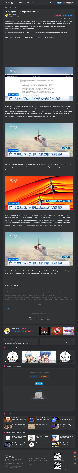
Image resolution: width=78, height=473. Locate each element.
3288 (19, 331)
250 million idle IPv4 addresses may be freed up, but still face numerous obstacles (66, 445)
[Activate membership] (74, 456)
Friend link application (33, 457)
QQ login (40, 383)
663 (23, 331)
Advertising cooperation (34, 458)
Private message (68, 15)
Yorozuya (41, 460)
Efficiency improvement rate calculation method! (19, 436)
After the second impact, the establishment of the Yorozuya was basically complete (66, 438)
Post (60, 2)
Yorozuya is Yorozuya (41, 443)
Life (10, 7)
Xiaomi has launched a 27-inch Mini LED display (18, 443)
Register (45, 376)
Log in (34, 376)
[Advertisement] (39, 51)
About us (43, 458)
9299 (14, 331)
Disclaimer (42, 457)
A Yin (10, 14)
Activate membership (69, 2)
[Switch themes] (74, 463)
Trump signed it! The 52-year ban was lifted (22, 11)
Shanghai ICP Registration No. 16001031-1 (38, 461)
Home (6, 7)
